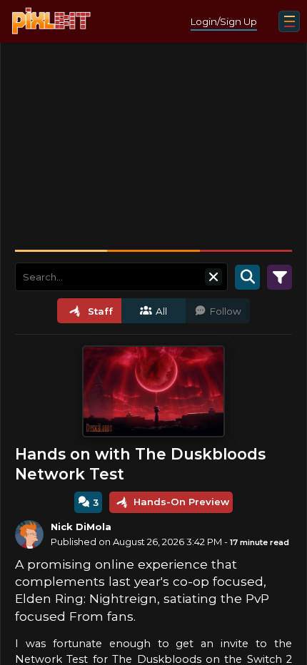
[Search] (247, 277)
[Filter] (279, 277)
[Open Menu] (289, 21)
